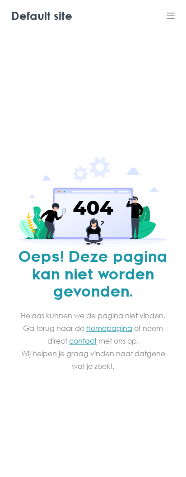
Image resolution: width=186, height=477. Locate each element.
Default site (41, 16)
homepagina (109, 328)
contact (83, 340)
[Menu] (171, 16)
